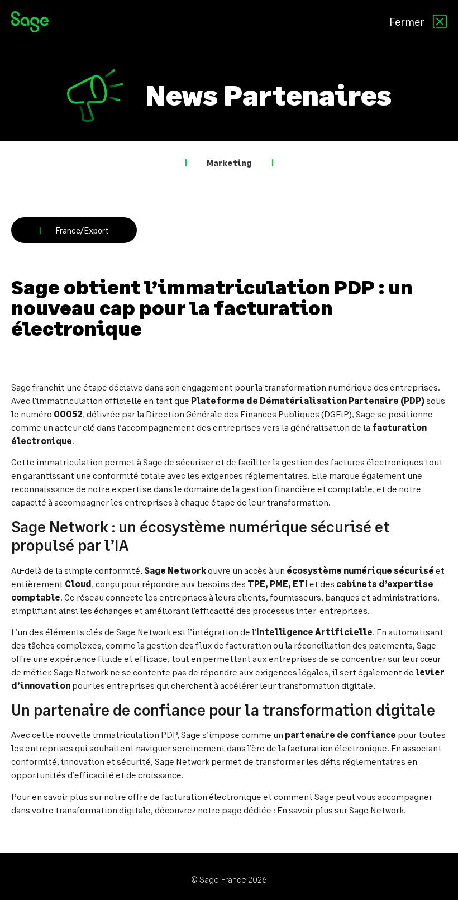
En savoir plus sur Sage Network (340, 809)
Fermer (406, 21)
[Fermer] (440, 21)
